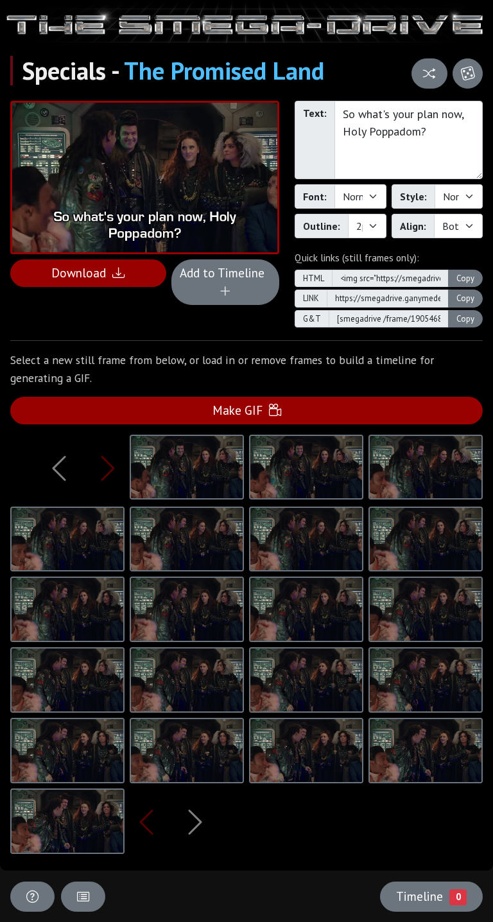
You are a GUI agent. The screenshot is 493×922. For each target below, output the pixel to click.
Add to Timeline (225, 273)
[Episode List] (83, 897)
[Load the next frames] (195, 821)
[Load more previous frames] (59, 468)
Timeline (428, 896)
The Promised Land (224, 71)
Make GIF (240, 410)
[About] (32, 897)
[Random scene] (429, 73)
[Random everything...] (468, 73)
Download (81, 273)
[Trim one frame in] (108, 468)
